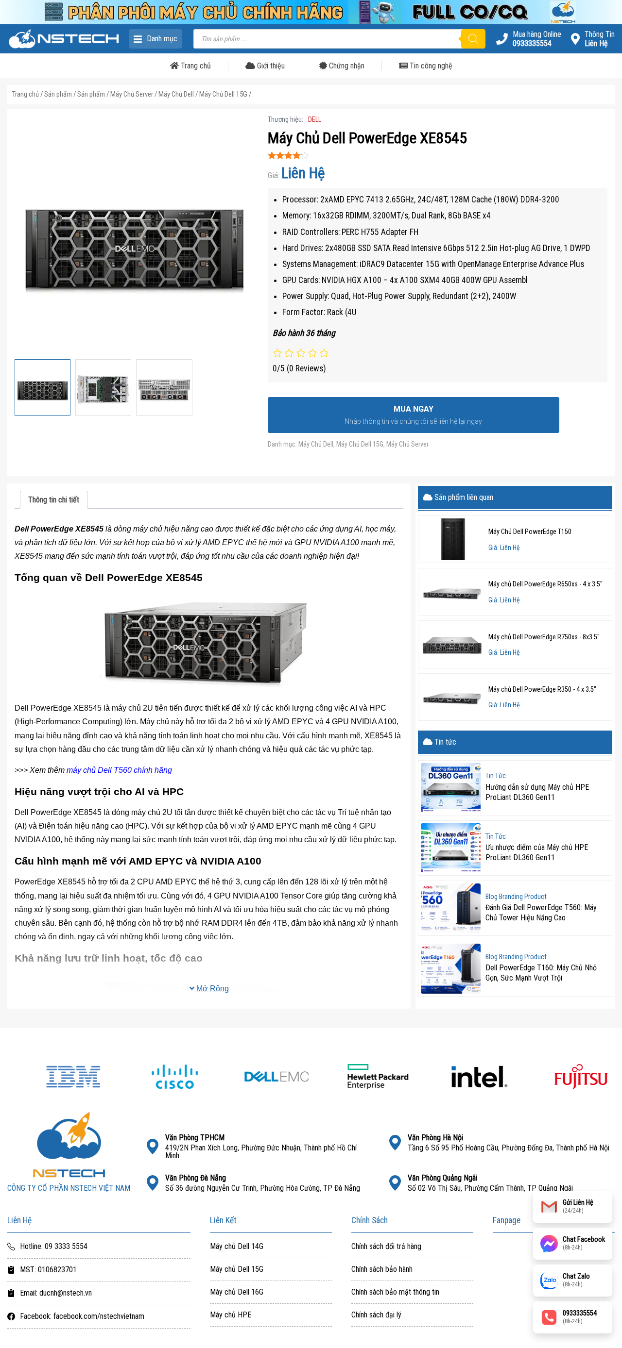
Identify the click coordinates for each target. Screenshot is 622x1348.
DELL (314, 120)
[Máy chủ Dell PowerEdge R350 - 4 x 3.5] (452, 697)
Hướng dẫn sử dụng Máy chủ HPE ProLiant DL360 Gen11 (537, 792)
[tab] (53, 500)
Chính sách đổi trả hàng (386, 1246)
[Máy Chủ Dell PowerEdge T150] (452, 539)
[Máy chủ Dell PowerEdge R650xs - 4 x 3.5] (452, 592)
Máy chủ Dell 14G (236, 1246)
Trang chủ (195, 66)
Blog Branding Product (516, 897)
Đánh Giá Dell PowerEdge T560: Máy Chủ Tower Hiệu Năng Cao (541, 912)
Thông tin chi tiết (53, 499)
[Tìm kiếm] (473, 39)
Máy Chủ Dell (176, 94)
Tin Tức (495, 776)
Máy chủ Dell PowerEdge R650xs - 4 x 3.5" (545, 584)
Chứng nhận (345, 66)
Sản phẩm (58, 94)
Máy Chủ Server (131, 94)
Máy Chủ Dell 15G (223, 94)
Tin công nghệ (430, 66)
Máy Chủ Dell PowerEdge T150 (529, 532)
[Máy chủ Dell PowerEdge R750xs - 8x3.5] (452, 644)
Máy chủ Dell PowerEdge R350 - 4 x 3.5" (542, 689)
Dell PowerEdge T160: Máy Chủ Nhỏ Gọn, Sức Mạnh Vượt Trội (541, 972)
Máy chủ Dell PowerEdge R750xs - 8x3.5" (544, 637)
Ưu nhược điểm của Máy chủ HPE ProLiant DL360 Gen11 (536, 852)
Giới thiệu (270, 66)
